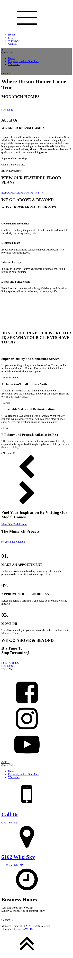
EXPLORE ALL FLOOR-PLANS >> (22, 192)
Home (11, 34)
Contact (12, 43)
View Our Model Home (14, 524)
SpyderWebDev (26, 929)
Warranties (14, 40)
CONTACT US (10, 663)
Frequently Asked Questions (23, 61)
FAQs (11, 37)
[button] (36, 468)
